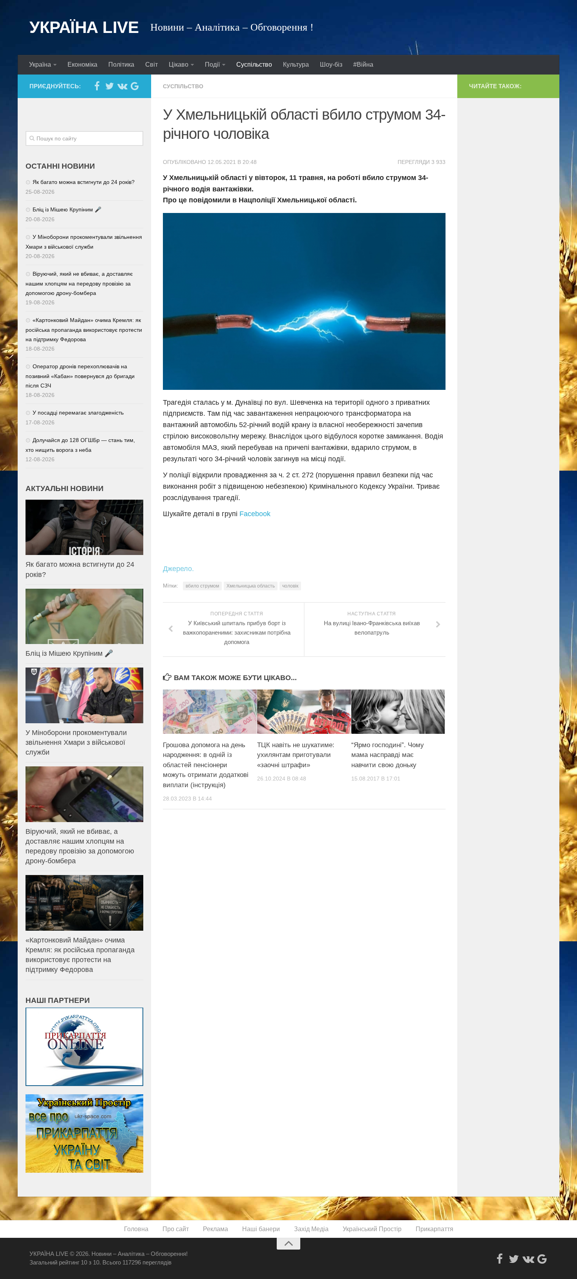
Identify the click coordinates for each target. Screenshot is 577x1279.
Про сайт (176, 1229)
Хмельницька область (250, 586)
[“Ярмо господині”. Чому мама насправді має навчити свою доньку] (398, 711)
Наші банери (261, 1229)
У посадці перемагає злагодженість (78, 412)
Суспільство (254, 64)
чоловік (290, 586)
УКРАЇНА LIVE (84, 27)
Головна (136, 1229)
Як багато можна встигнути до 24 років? (84, 182)
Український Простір (372, 1229)
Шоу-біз (331, 64)
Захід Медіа (311, 1229)
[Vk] (122, 86)
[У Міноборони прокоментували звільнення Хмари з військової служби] (84, 695)
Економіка (82, 64)
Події (212, 64)
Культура (296, 64)
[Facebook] (97, 86)
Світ (151, 64)
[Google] (134, 86)
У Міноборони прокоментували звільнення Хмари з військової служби (76, 742)
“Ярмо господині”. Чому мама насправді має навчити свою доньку (387, 755)
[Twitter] (109, 86)
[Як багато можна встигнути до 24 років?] (84, 527)
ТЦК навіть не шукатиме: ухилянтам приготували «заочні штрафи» (295, 755)
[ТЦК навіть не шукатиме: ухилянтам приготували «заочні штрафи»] (304, 711)
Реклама (215, 1229)
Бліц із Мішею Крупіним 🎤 (67, 209)
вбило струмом (202, 586)
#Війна (363, 64)
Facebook (254, 514)
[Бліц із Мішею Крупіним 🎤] (84, 616)
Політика (121, 64)
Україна (40, 64)
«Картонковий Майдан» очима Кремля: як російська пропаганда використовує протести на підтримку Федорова (84, 329)
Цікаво (178, 64)
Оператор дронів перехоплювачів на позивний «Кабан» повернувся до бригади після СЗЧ (80, 376)
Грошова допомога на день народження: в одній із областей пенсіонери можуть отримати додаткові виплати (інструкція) (205, 765)
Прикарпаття (434, 1229)
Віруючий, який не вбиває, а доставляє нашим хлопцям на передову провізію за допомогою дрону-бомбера (79, 283)
